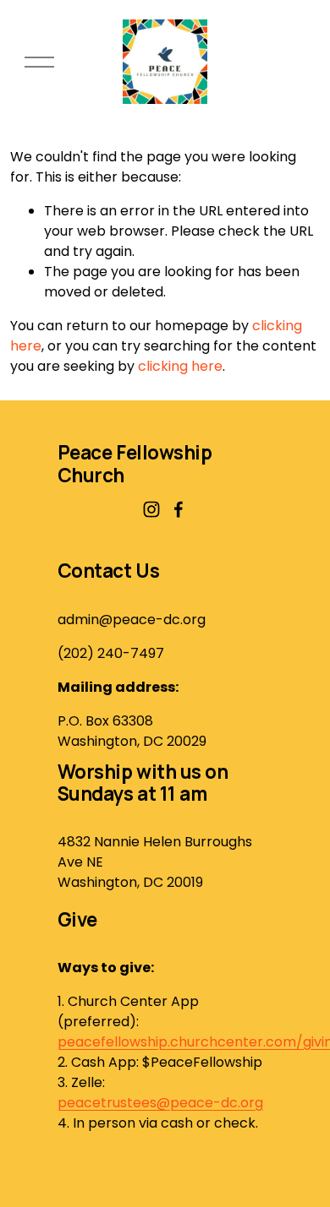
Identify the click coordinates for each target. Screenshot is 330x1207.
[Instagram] (151, 509)
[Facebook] (178, 509)
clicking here (180, 366)
